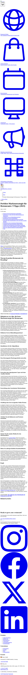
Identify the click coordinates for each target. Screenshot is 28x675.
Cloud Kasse (5, 641)
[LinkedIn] (14, 632)
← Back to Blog (4, 199)
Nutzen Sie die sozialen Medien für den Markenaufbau (14, 226)
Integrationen (6, 648)
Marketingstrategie (8, 248)
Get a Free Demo (4, 518)
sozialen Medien (12, 437)
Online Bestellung (7, 637)
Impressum (11, 673)
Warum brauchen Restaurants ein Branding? (12, 213)
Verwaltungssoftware (7, 642)
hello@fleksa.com (4, 669)
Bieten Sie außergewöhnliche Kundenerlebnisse (13, 227)
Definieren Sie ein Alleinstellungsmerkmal (11, 217)
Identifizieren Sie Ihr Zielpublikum (10, 218)
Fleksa (2, 246)
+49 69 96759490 (4, 661)
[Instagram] (14, 551)
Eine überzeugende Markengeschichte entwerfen (13, 219)
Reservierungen (6, 640)
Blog (2, 183)
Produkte (2, 2)
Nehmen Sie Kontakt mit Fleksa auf (8, 490)
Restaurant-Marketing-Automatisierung (18, 313)
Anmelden (3, 188)
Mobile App (5, 638)
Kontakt (4, 649)
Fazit (4, 228)
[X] (14, 605)
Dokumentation (6, 652)
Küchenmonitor (6, 643)
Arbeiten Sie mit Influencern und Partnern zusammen (14, 225)
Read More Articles (12, 518)
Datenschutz (5, 673)
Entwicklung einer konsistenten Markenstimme (12, 222)
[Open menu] (1, 190)
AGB (2, 673)
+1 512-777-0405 (4, 668)
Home (4, 192)
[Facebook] (14, 578)
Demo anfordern (8, 188)
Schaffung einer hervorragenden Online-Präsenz (13, 224)
